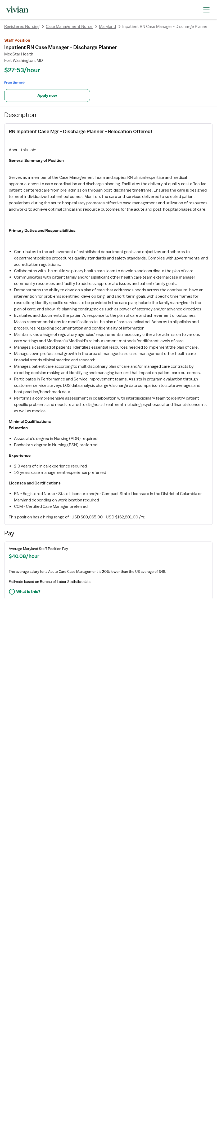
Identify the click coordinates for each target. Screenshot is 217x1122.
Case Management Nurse (69, 26)
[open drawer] (206, 9)
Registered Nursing (21, 26)
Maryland (107, 26)
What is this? (28, 591)
